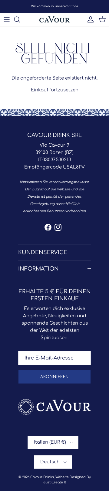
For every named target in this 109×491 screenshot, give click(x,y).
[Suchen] (20, 19)
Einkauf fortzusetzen (54, 90)
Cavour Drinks (42, 477)
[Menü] (6, 19)
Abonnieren (54, 377)
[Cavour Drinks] (54, 19)
